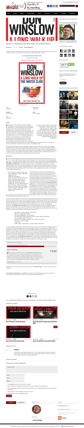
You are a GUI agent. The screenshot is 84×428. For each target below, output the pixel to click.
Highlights (21, 402)
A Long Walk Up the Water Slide (15, 300)
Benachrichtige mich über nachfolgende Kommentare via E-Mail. (20, 391)
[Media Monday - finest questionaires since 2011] (36, 413)
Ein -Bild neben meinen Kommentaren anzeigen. (19, 384)
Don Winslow (32, 300)
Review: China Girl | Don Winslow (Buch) (15, 341)
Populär (11, 402)
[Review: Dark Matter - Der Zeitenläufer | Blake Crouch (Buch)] (64, 114)
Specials (55, 13)
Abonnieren (63, 82)
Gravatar (11, 384)
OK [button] (62, 426)
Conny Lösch (26, 300)
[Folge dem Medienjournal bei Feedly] (71, 65)
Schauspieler (72, 13)
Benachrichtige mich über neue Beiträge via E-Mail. (18, 393)
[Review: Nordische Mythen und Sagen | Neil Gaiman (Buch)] (73, 124)
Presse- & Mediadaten (68, 2)
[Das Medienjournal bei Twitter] (69, 52)
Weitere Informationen (68, 426)
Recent (73, 132)
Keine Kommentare (28, 47)
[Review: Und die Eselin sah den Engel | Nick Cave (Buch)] (73, 114)
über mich (74, 40)
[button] (28, 296)
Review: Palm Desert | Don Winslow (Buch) (15, 321)
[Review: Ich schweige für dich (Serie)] (73, 105)
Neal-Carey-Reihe (42, 300)
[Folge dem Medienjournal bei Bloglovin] (64, 67)
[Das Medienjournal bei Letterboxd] (61, 56)
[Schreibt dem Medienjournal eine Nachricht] (73, 56)
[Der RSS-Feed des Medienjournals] (69, 56)
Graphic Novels (31, 13)
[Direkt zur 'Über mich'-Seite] (67, 39)
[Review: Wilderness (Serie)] (64, 105)
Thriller (54, 300)
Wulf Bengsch (8, 47)
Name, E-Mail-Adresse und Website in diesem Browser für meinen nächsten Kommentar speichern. (28, 386)
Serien (22, 13)
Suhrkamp (49, 300)
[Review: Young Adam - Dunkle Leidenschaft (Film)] (64, 124)
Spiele (39, 13)
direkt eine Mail (70, 42)
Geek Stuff (47, 13)
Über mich (76, 2)
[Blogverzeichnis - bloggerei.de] (34, 420)
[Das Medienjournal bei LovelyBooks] (66, 56)
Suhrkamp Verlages (37, 266)
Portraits (63, 13)
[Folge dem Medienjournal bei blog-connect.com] (63, 65)
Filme (8, 13)
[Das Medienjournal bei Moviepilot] (73, 52)
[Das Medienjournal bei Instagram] (65, 52)
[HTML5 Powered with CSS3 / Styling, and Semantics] (63, 419)
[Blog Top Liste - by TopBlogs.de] (39, 420)
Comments (64, 132)
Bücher (15, 13)
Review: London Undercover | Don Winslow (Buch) (44, 341)
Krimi (37, 300)
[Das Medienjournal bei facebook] (61, 52)
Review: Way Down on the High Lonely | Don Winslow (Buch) (45, 322)
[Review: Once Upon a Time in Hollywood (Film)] (73, 95)
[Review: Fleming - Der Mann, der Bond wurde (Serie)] (64, 95)
